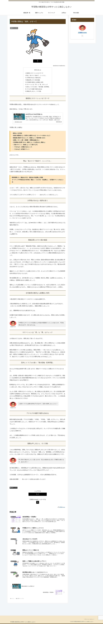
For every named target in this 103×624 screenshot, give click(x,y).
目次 (35, 70)
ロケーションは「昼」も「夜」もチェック (37, 84)
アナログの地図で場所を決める (34, 89)
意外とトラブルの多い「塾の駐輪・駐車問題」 (38, 86)
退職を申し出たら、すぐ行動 (33, 91)
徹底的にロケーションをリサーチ (34, 73)
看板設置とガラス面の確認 (33, 80)
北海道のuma (82, 32)
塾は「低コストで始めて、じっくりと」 (36, 75)
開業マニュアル (14, 487)
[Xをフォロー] (37, 502)
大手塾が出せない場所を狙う (33, 77)
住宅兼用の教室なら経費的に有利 (34, 82)
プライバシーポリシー (89, 619)
